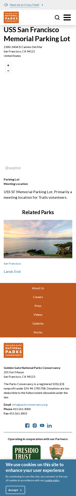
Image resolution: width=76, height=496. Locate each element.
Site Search (57, 17)
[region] (38, 116)
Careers (38, 297)
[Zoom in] (8, 65)
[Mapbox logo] (13, 168)
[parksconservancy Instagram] (34, 425)
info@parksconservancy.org (30, 404)
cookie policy (52, 480)
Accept (13, 490)
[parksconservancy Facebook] (27, 425)
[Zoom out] (8, 70)
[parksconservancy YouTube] (42, 425)
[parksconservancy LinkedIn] (49, 425)
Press (38, 305)
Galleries (38, 323)
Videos (38, 314)
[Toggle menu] (67, 17)
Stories (38, 332)
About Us (38, 288)
